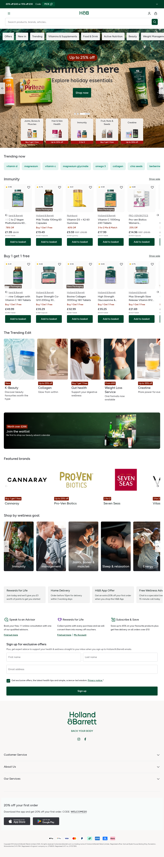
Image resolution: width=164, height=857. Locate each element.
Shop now (82, 92)
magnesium (31, 166)
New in (22, 36)
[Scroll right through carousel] (157, 215)
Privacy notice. (95, 680)
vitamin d (11, 166)
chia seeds (136, 166)
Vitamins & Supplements (62, 36)
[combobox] (78, 22)
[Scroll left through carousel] (6, 215)
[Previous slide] (2, 88)
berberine (155, 166)
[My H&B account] (149, 13)
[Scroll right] (157, 486)
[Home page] (84, 13)
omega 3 (100, 166)
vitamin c (50, 166)
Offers (8, 36)
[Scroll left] (6, 546)
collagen (118, 166)
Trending (37, 36)
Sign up (82, 690)
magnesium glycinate (75, 166)
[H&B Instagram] (79, 739)
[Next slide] (161, 88)
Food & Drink (90, 36)
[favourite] (28, 187)
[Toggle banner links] (157, 4)
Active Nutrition (113, 36)
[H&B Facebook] (85, 739)
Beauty (133, 36)
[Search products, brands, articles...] (155, 22)
